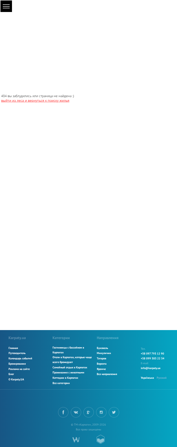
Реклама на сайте (19, 369)
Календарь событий (20, 358)
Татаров (101, 358)
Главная (13, 348)
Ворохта (101, 363)
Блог (11, 374)
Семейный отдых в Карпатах (70, 367)
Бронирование (17, 363)
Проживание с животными (68, 372)
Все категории (61, 383)
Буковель (102, 348)
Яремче (101, 369)
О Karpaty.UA (16, 379)
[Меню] (6, 6)
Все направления (107, 374)
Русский (162, 377)
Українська (147, 377)
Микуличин (104, 353)
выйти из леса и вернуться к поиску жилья (35, 100)
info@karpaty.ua (150, 368)
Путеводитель (17, 353)
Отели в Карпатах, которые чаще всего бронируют (72, 359)
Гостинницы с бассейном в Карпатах (68, 350)
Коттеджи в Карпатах (65, 377)
